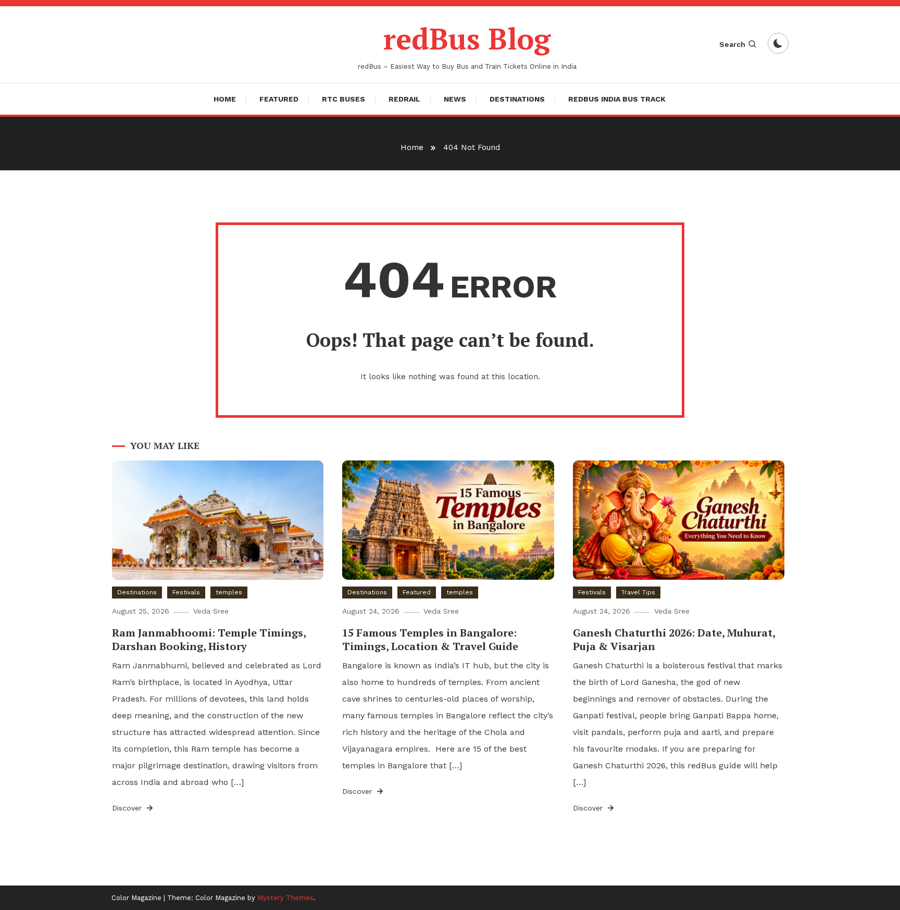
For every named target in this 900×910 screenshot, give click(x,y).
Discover (128, 808)
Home (225, 99)
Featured (278, 99)
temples (229, 592)
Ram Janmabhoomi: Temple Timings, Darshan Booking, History (209, 639)
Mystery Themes (285, 898)
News (455, 99)
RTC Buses (343, 99)
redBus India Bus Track (617, 99)
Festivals (186, 592)
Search (732, 44)
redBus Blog (467, 38)
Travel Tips (638, 592)
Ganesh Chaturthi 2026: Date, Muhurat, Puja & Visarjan (674, 639)
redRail (404, 99)
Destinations (517, 99)
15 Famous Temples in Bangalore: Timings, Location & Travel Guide (430, 639)
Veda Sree (211, 611)
